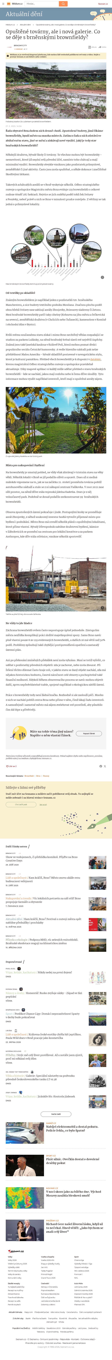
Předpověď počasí (42, 1312)
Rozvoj (46, 776)
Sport (9, 1014)
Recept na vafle (14, 1301)
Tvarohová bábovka (15, 1297)
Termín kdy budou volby (17, 1271)
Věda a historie (15, 1076)
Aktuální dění (14, 919)
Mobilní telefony (38, 1328)
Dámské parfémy (69, 1328)
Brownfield (29, 776)
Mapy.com (28, 1312)
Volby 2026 (12, 1260)
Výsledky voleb (14, 1267)
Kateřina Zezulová (13, 1051)
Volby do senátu (14, 1274)
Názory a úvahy (15, 993)
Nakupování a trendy (18, 899)
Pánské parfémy (66, 1332)
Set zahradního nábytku (88, 1318)
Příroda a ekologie (16, 940)
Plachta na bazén (39, 1318)
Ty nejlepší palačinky (16, 1287)
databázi (95, 359)
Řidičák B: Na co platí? (83, 1297)
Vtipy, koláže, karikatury (21, 973)
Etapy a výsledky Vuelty (50, 1264)
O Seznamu (33, 1339)
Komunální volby (14, 1278)
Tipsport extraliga (81, 1267)
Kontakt (75, 1339)
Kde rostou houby (58, 1312)
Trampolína (52, 1318)
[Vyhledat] (63, 4)
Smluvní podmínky (49, 1339)
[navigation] (3, 4)
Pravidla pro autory (34, 1343)
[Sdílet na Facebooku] (100, 766)
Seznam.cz (103, 4)
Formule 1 (78, 1274)
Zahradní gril (52, 1322)
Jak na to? (43, 805)
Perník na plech (14, 1305)
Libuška (9, 1030)
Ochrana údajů (88, 1339)
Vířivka (61, 1322)
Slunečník (63, 1318)
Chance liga (79, 1260)
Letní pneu (82, 1328)
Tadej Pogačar (47, 1271)
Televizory (41, 1332)
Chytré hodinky (52, 1332)
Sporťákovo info (13, 1010)
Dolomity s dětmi (48, 1305)
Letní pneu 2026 (80, 1287)
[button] (56, 90)
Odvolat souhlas (53, 1343)
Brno (38, 776)
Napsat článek (89, 734)
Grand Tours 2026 (48, 1278)
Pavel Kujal (10, 968)
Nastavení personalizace (74, 1343)
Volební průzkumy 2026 (17, 1264)
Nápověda (65, 1339)
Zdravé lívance (14, 1294)
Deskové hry (93, 1328)
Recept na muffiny (15, 1290)
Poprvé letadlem (47, 1290)
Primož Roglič (46, 1274)
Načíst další (56, 1114)
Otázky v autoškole (81, 1301)
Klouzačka (73, 1318)
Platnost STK (79, 1305)
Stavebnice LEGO (54, 1328)
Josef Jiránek (11, 1092)
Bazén (28, 1318)
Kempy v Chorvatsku (49, 1287)
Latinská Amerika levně (50, 1301)
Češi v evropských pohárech (90, 1312)
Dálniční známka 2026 (83, 1290)
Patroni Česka (11, 989)
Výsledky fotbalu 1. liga (83, 1264)
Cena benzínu (72, 1312)
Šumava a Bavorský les (50, 1294)
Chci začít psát (21, 805)
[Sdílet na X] (105, 766)
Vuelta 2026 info (47, 1260)
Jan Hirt (44, 1267)
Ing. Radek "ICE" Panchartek (17, 1072)
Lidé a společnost (16, 878)
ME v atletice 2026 (81, 1271)
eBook (94, 47)
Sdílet (104, 47)
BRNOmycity (20, 45)
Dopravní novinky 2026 (83, 1294)
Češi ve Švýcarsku (48, 1297)
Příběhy (10, 1055)
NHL (76, 1278)
